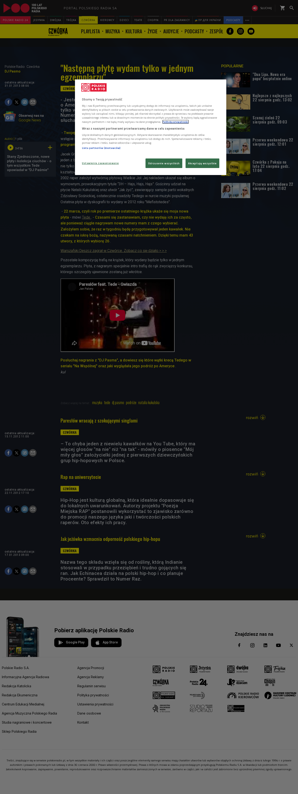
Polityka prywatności (175, 122)
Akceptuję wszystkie (202, 163)
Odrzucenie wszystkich (164, 163)
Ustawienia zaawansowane (100, 163)
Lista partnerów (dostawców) (101, 148)
